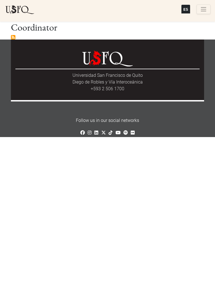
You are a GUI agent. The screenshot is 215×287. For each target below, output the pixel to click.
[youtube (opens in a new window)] (118, 132)
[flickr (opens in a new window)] (133, 132)
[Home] (19, 9)
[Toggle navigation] (204, 9)
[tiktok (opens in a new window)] (111, 132)
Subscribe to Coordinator (13, 37)
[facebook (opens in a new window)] (82, 132)
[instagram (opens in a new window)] (90, 132)
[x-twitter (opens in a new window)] (103, 132)
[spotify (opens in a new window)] (125, 132)
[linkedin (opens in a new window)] (96, 132)
